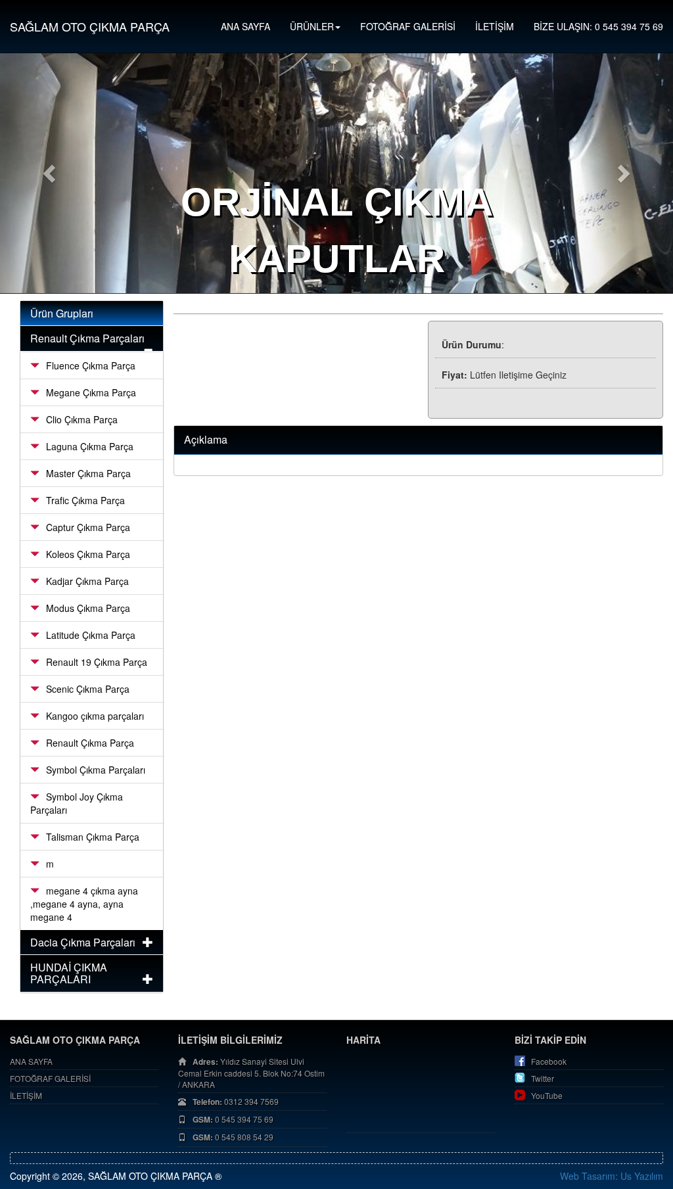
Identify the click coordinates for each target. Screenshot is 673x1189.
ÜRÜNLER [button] (312, 26)
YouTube (547, 1095)
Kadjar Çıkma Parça (87, 581)
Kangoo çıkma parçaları (95, 715)
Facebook (549, 1061)
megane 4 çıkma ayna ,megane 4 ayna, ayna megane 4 (84, 903)
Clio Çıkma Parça (82, 419)
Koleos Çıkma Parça (88, 554)
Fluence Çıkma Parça (90, 365)
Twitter (542, 1078)
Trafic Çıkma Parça (85, 500)
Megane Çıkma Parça (91, 392)
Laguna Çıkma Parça (89, 446)
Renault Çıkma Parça (90, 742)
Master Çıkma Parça (88, 473)
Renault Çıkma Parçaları (87, 338)
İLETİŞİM (494, 26)
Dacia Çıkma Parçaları (82, 942)
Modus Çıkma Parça (88, 608)
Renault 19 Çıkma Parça (96, 661)
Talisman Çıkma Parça (92, 836)
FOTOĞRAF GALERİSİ (407, 26)
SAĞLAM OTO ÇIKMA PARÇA (90, 26)
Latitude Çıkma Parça (90, 634)
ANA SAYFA (245, 26)
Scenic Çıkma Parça (87, 688)
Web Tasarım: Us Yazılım (611, 1175)
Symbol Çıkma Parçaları (95, 769)
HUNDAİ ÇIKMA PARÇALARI (68, 973)
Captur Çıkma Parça (88, 527)
